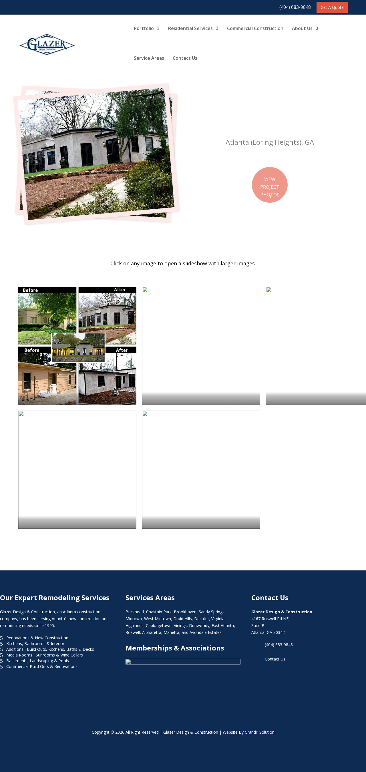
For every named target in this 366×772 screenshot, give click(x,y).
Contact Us (185, 58)
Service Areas (149, 58)
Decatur (201, 618)
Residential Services (190, 28)
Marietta (171, 632)
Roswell (133, 632)
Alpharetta (151, 632)
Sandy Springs (211, 611)
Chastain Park (159, 611)
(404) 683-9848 (295, 7)
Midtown (134, 618)
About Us (302, 28)
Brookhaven (185, 611)
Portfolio (144, 28)
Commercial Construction (255, 28)
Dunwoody (199, 625)
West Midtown (157, 618)
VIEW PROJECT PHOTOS (269, 187)
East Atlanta (223, 625)
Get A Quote (332, 7)
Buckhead (135, 611)
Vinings (180, 625)
